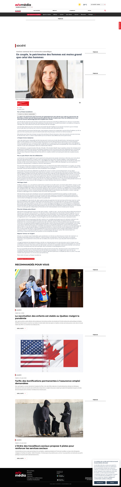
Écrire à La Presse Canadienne (26, 114)
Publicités (29, 476)
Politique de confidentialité (34, 478)
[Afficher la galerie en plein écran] (81, 61)
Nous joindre (30, 471)
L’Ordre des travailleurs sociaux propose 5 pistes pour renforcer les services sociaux (44, 447)
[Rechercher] (105, 10)
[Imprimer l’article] (80, 103)
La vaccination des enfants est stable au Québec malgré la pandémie (47, 317)
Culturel (76, 14)
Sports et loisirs (47, 14)
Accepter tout (100, 482)
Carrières (29, 474)
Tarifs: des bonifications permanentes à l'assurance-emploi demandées (47, 382)
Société (62, 14)
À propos (29, 472)
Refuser (112, 482)
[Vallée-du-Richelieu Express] (20, 476)
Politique (90, 14)
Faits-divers (69, 14)
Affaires (55, 14)
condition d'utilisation (107, 478)
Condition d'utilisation (33, 479)
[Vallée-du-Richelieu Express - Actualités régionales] (23, 5)
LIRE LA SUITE (20, 328)
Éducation (83, 14)
